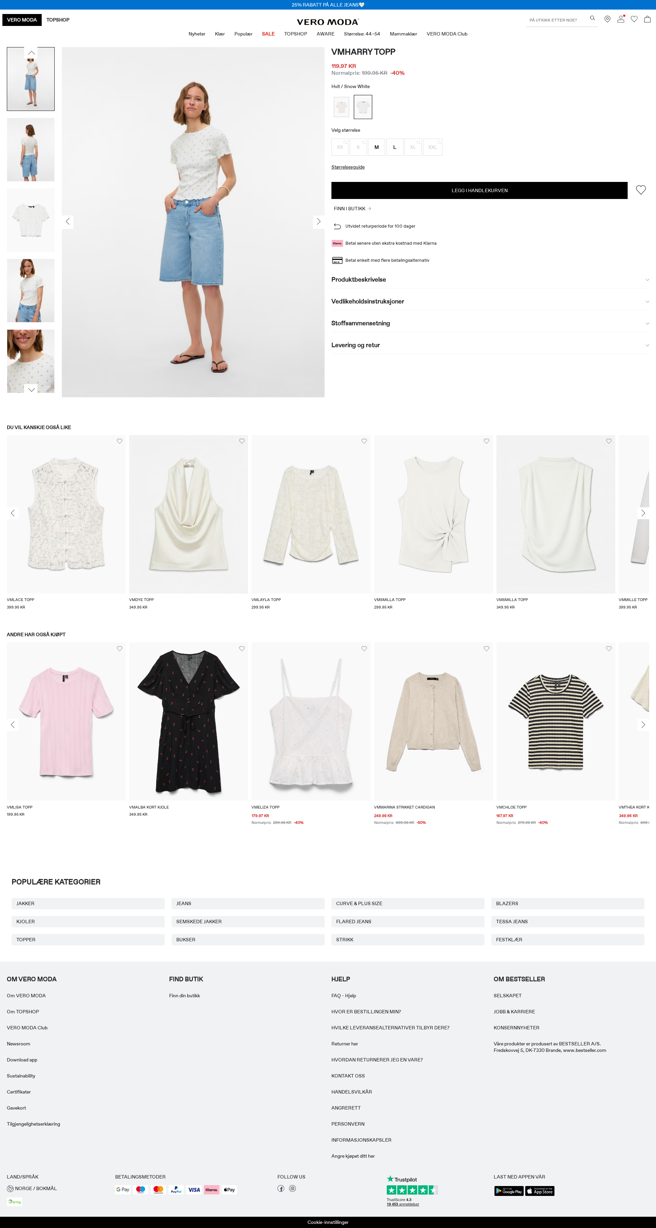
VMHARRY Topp (363, 51)
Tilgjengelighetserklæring (33, 1124)
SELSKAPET (508, 995)
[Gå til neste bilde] (31, 390)
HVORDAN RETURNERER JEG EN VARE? (377, 1059)
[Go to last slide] (12, 513)
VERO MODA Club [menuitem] (447, 34)
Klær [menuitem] (220, 34)
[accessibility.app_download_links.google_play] (509, 1195)
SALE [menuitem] (268, 34)
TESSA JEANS (512, 921)
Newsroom (18, 1043)
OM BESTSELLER (519, 979)
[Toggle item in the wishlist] (640, 190)
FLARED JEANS (353, 921)
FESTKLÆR (509, 939)
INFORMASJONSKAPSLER (361, 1140)
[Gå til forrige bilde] (31, 53)
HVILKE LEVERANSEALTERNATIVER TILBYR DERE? (390, 1027)
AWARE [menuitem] (325, 34)
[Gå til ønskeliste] (634, 21)
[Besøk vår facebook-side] (280, 1190)
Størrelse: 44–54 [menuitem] (362, 34)
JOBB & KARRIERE (514, 1011)
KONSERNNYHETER (516, 1027)
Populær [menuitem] (243, 34)
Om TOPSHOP (23, 1011)
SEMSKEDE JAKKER (199, 921)
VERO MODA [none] (22, 20)
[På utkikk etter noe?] (593, 18)
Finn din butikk (184, 995)
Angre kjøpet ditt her (353, 1156)
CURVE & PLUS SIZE (359, 903)
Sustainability (21, 1076)
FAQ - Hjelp (343, 995)
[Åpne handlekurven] (647, 20)
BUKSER (185, 939)
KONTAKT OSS (348, 1076)
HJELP (340, 979)
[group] (66, 526)
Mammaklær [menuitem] (403, 34)
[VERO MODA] (328, 23)
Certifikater (19, 1092)
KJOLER (25, 921)
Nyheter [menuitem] (197, 34)
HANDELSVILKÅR (351, 1092)
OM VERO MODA (32, 979)
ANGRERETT (346, 1108)
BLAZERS (507, 903)
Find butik (186, 979)
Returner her (344, 1043)
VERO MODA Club (27, 1027)
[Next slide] (643, 513)
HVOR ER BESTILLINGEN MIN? (366, 1011)
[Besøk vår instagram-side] (292, 1190)
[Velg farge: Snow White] (341, 107)
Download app (22, 1059)
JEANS (183, 903)
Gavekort (16, 1108)
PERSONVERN (348, 1124)
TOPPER (26, 939)
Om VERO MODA (26, 995)
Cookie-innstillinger (328, 1222)
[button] (339, 147)
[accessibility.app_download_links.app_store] (539, 1195)
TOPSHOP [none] (57, 20)
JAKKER (25, 903)
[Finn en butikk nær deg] (607, 21)
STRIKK (344, 939)
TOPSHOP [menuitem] (295, 34)
